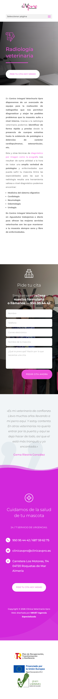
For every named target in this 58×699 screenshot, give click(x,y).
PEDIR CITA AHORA (37, 374)
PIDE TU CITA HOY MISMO (23, 74)
